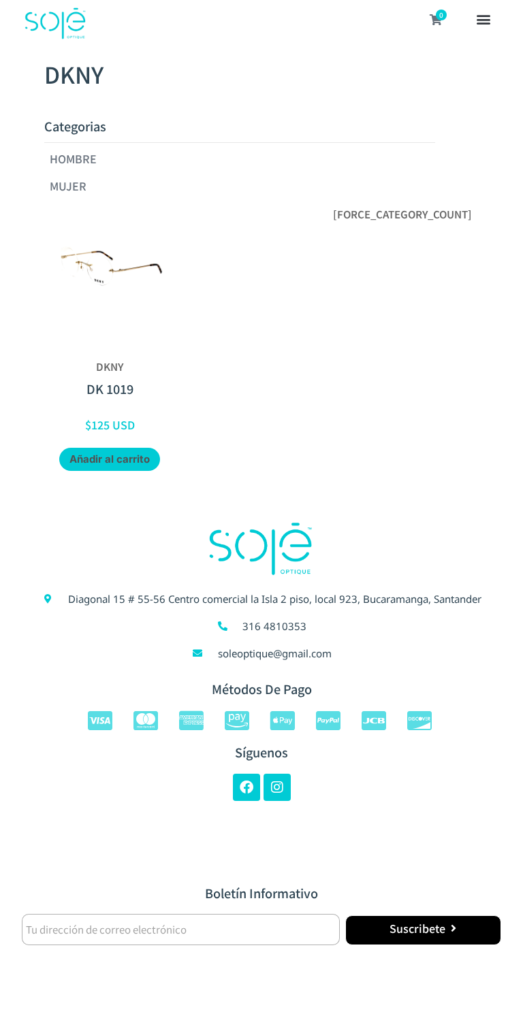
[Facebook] (246, 787)
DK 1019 (109, 388)
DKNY (109, 366)
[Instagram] (277, 787)
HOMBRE (73, 158)
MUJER (68, 186)
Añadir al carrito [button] (109, 459)
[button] (483, 20)
